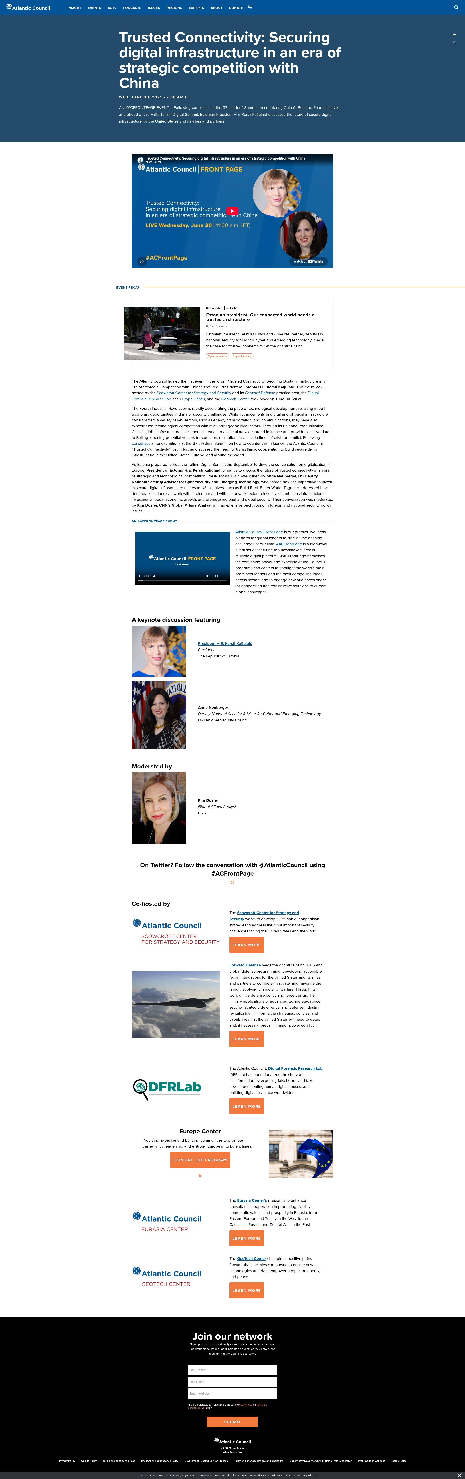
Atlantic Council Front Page (259, 532)
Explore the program (200, 1160)
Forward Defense (245, 965)
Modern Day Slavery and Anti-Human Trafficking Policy (320, 1461)
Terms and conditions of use (119, 1461)
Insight (74, 7)
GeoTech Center (235, 399)
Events (94, 7)
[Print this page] (454, 34)
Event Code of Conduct (371, 1461)
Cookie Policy (89, 1461)
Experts (196, 7)
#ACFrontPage (289, 544)
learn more (246, 1106)
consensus (141, 443)
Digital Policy (241, 356)
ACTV (112, 7)
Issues (154, 7)
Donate (236, 7)
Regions (174, 7)
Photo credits (398, 1461)
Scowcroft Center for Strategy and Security (194, 392)
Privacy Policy (245, 1405)
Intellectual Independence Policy (159, 1461)
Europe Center (192, 399)
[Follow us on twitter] (232, 883)
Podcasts (132, 7)
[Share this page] (454, 42)
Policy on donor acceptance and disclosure (258, 1461)
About (217, 7)
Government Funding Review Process (206, 1461)
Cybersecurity (217, 356)
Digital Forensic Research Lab (295, 1068)
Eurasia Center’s (252, 1200)
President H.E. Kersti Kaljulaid (225, 643)
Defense (260, 392)
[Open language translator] (250, 7)
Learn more (246, 945)
